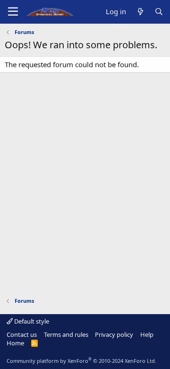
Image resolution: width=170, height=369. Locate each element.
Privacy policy (114, 334)
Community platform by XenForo (81, 360)
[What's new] (140, 11)
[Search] (159, 11)
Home (15, 343)
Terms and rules (66, 334)
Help (146, 334)
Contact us (22, 334)
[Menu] (13, 12)
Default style (31, 321)
